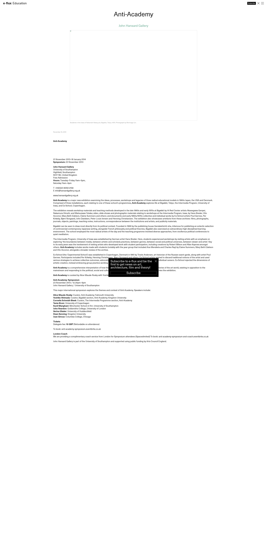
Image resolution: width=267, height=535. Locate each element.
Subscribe (133, 273)
